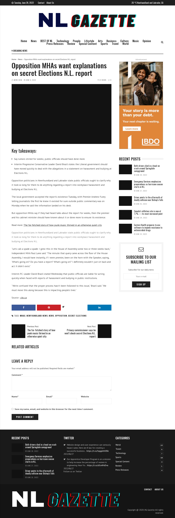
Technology (62, 40)
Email (49, 396)
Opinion (147, 40)
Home (24, 40)
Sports (104, 43)
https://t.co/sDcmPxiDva (97, 465)
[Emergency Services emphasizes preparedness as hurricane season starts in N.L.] (125, 185)
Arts (100, 40)
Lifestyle (89, 40)
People (77, 40)
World (125, 43)
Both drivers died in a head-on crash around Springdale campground (147, 168)
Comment (17, 375)
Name (15, 396)
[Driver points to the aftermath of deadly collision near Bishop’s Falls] (125, 201)
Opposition (61, 316)
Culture (124, 40)
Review (71, 43)
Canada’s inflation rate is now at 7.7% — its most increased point (148, 212)
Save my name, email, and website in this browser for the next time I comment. (54, 409)
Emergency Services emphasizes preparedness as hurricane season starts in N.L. (148, 184)
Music (135, 40)
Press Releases (55, 43)
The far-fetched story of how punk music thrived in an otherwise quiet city (63, 225)
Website (85, 396)
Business (111, 40)
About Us (50, 2)
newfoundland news (37, 316)
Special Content (88, 43)
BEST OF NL (46, 40)
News (34, 40)
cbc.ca (23, 297)
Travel (115, 43)
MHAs (22, 316)
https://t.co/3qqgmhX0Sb (98, 451)
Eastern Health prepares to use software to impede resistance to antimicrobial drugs (148, 227)
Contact (41, 2)
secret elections (77, 316)
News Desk (18, 80)
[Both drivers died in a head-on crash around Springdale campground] (125, 169)
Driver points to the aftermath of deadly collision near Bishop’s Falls (148, 199)
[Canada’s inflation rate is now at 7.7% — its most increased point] (125, 215)
